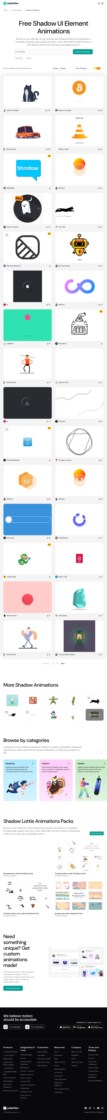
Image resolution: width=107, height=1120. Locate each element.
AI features (58, 1092)
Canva (22, 1058)
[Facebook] (85, 1108)
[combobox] (66, 68)
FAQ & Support (60, 1069)
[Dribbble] (102, 1108)
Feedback (75, 1055)
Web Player (24, 1068)
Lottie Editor (8, 1068)
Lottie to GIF (25, 1081)
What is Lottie (59, 1062)
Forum (56, 1065)
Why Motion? (42, 1065)
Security (91, 1058)
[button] (53, 52)
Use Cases (41, 1055)
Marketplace (8, 1081)
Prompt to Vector (27, 1071)
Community (58, 1076)
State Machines (60, 1079)
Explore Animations (10, 1091)
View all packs (96, 833)
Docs (56, 1052)
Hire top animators (13, 988)
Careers (74, 1065)
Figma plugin (8, 1059)
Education (58, 1055)
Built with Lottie (43, 1062)
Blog (56, 1059)
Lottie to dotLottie (27, 1085)
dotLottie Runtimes (61, 1089)
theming (28, 58)
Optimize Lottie (26, 1092)
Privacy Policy (93, 1055)
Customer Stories (44, 1059)
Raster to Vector (26, 1074)
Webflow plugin (26, 1055)
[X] (94, 1108)
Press (73, 1059)
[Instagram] (90, 1108)
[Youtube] (98, 1108)
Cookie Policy (93, 1071)
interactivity (18, 58)
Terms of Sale (93, 1068)
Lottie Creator (8, 1055)
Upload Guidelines (95, 1081)
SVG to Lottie (25, 1078)
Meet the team (77, 1062)
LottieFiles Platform (10, 1052)
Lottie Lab (58, 1072)
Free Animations (9, 1078)
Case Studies (42, 1052)
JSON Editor (25, 1088)
